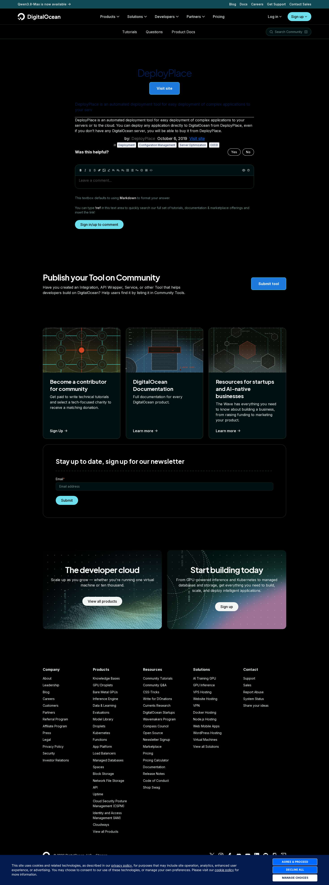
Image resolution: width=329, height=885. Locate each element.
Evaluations (101, 712)
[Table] (146, 170)
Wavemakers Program (159, 719)
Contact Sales (300, 4)
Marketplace (152, 746)
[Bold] (80, 170)
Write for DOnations (157, 699)
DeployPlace (143, 138)
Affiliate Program (55, 726)
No (248, 152)
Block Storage (103, 774)
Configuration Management (157, 145)
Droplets (99, 726)
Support (249, 678)
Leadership (51, 685)
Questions (154, 32)
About (47, 678)
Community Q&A (155, 685)
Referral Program (55, 719)
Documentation (154, 767)
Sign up (297, 16)
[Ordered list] (132, 170)
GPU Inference (204, 685)
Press (47, 733)
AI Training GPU (204, 678)
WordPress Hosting (207, 733)
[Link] (99, 170)
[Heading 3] (123, 170)
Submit (67, 500)
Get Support (276, 4)
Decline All (295, 869)
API (95, 787)
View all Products (105, 831)
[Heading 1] (113, 170)
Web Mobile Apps (206, 726)
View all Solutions (206, 746)
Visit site (164, 88)
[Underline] (90, 170)
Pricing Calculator (156, 760)
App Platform (102, 746)
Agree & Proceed (295, 861)
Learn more (143, 431)
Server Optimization (193, 145)
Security (49, 753)
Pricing (148, 753)
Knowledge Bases (106, 678)
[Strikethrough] (94, 170)
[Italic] (85, 170)
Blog (232, 4)
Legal (47, 739)
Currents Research (157, 705)
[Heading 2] (118, 170)
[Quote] (137, 170)
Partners (49, 712)
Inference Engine (105, 699)
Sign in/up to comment (99, 224)
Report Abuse (253, 692)
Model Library (103, 719)
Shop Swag (151, 787)
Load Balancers (104, 753)
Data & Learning (104, 705)
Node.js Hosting (204, 719)
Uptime (98, 794)
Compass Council (156, 726)
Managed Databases (108, 760)
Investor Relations (56, 760)
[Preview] (244, 170)
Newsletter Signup (156, 739)
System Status (253, 699)
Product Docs (183, 32)
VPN (196, 705)
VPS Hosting (202, 692)
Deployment (126, 145)
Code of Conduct (156, 781)
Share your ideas (256, 705)
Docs (244, 4)
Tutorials (129, 32)
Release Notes (154, 774)
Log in (273, 16)
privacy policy (121, 865)
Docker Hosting (204, 712)
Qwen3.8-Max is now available (42, 4)
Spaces (98, 767)
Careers (257, 4)
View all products (102, 601)
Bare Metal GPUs (105, 692)
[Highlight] (109, 170)
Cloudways (101, 824)
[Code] (151, 170)
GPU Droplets (103, 685)
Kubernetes (101, 733)
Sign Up (56, 431)
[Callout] (141, 170)
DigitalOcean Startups (159, 712)
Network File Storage (108, 781)
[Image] (104, 170)
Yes (234, 152)
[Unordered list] (127, 170)
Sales (247, 685)
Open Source (153, 733)
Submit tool (268, 283)
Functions (100, 739)
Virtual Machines (205, 739)
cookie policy (224, 870)
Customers (50, 705)
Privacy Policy (53, 746)
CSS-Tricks (151, 692)
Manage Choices (295, 877)
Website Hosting (205, 699)
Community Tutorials (158, 678)
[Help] (248, 170)
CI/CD (214, 145)
